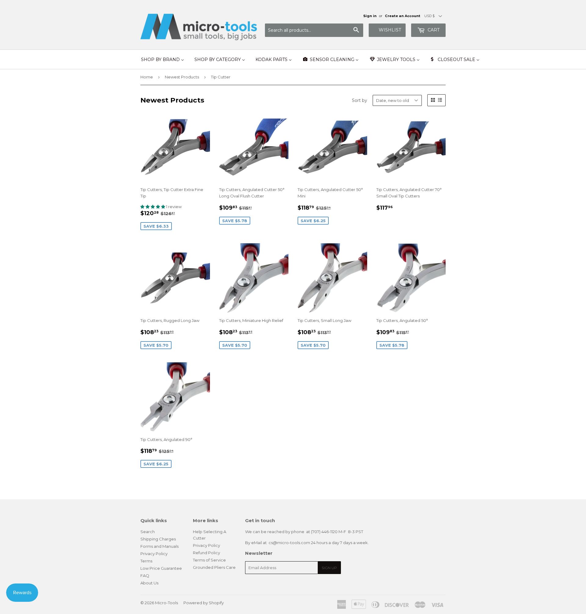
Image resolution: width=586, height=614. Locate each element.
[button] (153, 206)
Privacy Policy (154, 553)
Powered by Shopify (203, 602)
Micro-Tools (166, 602)
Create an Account (402, 16)
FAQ (144, 575)
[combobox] (314, 30)
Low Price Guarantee (161, 568)
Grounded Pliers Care (214, 567)
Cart (433, 30)
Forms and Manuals (159, 546)
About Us (149, 582)
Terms (146, 560)
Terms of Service (209, 560)
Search (147, 531)
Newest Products (182, 76)
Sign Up (329, 567)
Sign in (370, 16)
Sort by (359, 100)
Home (146, 76)
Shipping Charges (158, 538)
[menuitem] (162, 59)
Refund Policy (206, 552)
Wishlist (390, 30)
